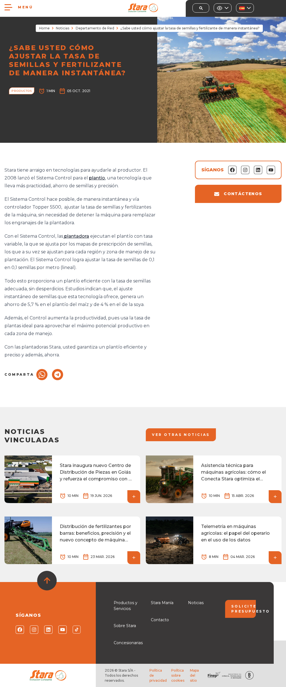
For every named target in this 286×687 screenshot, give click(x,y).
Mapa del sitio (194, 675)
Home (44, 28)
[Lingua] (245, 8)
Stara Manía (162, 602)
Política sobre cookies (177, 675)
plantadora (76, 236)
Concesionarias (128, 642)
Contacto (160, 619)
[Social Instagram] (33, 629)
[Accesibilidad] (223, 8)
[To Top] (47, 580)
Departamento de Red (95, 28)
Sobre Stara (125, 625)
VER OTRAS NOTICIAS (181, 435)
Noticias (62, 28)
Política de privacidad (158, 675)
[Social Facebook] (19, 629)
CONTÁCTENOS (243, 193)
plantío (97, 178)
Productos (21, 91)
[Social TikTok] (76, 629)
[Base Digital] (249, 675)
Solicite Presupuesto (243, 608)
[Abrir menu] (8, 7)
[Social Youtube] (62, 629)
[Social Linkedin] (48, 629)
